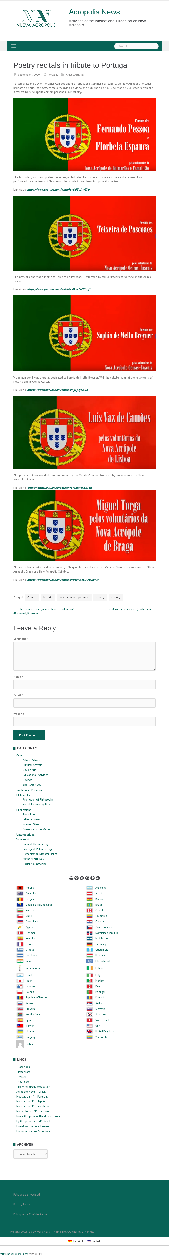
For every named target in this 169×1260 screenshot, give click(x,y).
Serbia (99, 1003)
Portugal (53, 74)
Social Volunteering (35, 864)
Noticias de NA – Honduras (32, 1106)
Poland (30, 992)
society (115, 597)
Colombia (101, 916)
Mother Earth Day (33, 859)
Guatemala (101, 949)
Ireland (99, 968)
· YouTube (22, 1082)
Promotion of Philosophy (38, 799)
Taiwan (30, 1025)
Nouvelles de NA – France (32, 1111)
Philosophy (23, 795)
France (29, 944)
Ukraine (30, 1031)
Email (18, 695)
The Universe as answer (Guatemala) (129, 609)
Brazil (98, 904)
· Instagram (23, 1072)
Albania (30, 887)
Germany (100, 944)
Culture (31, 597)
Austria (99, 893)
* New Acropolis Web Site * (33, 1086)
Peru (98, 986)
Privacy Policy (21, 1204)
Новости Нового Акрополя (33, 1131)
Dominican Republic (106, 933)
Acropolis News (94, 12)
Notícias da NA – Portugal (32, 1096)
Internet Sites (31, 824)
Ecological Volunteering (37, 849)
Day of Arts (29, 770)
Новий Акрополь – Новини (33, 1126)
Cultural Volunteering (36, 844)
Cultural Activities (33, 765)
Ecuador (30, 938)
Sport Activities (32, 785)
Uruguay (30, 1037)
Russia (29, 1003)
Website (18, 714)
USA (97, 1025)
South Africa (33, 1014)
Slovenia (100, 1009)
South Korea (102, 1014)
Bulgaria (30, 910)
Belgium (30, 899)
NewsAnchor (69, 1231)
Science (27, 780)
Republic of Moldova (37, 997)
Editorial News (31, 819)
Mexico (99, 980)
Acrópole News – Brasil (31, 1091)
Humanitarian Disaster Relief (40, 854)
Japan (29, 980)
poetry (100, 597)
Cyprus (29, 927)
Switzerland (102, 1020)
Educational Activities (35, 775)
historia (47, 597)
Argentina (101, 887)
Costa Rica (32, 921)
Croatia (99, 921)
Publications (23, 810)
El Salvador (102, 938)
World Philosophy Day (36, 804)
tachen (30, 1044)
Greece (30, 949)
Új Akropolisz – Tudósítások (33, 1121)
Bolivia (99, 899)
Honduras (31, 955)
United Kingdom (104, 1031)
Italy (97, 975)
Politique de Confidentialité (30, 1214)
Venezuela (101, 1037)
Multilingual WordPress (14, 1254)
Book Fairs (29, 814)
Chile (29, 916)
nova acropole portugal (74, 597)
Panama (30, 986)
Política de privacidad (26, 1194)
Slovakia (31, 1009)
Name (18, 677)
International (102, 961)
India (28, 961)
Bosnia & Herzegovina (39, 904)
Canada (99, 910)
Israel (29, 975)
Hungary (100, 955)
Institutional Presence (29, 790)
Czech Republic (104, 927)
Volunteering (24, 839)
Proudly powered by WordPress (30, 1231)
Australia (31, 893)
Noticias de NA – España (31, 1101)
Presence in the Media (36, 829)
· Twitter (21, 1077)
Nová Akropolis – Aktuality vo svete (38, 1116)
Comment (20, 639)
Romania (100, 997)
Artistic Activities (75, 74)
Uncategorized (25, 834)
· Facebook (23, 1067)
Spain (29, 1020)
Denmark (31, 933)
